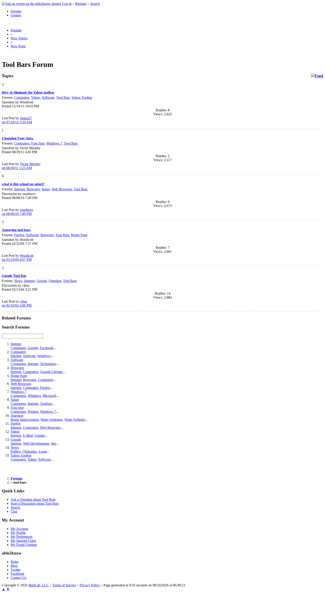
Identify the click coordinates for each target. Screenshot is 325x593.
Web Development (36, 443)
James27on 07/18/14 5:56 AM (17, 120)
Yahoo (35, 97)
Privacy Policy (90, 585)
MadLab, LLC (38, 585)
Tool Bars (63, 97)
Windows (44, 356)
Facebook (47, 348)
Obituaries (30, 451)
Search (95, 4)
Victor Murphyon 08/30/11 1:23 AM (21, 166)
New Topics (19, 38)
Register (81, 4)
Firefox (19, 235)
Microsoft (49, 396)
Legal (43, 451)
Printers (33, 411)
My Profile (18, 533)
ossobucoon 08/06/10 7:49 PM (17, 212)
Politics (16, 451)
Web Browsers (62, 189)
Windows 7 (54, 143)
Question (55, 281)
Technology (48, 364)
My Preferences (21, 537)
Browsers (33, 189)
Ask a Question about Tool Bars (33, 499)
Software (48, 97)
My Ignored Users (23, 541)
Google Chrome (51, 372)
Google (41, 281)
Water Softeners (51, 419)
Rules (15, 562)
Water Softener (74, 419)
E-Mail (28, 435)
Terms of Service (64, 585)
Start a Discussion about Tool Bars (35, 503)
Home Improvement (25, 419)
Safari (46, 189)
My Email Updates (24, 545)
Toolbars (46, 404)
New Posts (18, 46)
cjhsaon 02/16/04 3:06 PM (17, 303)
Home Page (79, 235)
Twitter (16, 570)
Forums (16, 11)
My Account (19, 529)
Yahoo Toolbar (81, 97)
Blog (14, 566)
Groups (16, 15)
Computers (21, 97)
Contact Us (18, 577)
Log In (67, 4)
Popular (16, 30)
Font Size (37, 143)
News (18, 281)
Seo (53, 443)
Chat (14, 511)
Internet (19, 189)
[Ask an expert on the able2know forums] (31, 4)
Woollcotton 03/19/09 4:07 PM (17, 257)
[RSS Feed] (317, 75)
